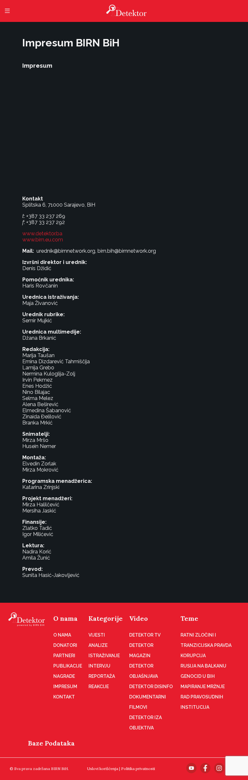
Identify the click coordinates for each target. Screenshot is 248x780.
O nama (65, 618)
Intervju (99, 665)
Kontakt (64, 696)
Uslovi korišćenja (102, 768)
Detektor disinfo (151, 686)
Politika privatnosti (138, 768)
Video (138, 618)
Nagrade (64, 676)
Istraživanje (104, 655)
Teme (189, 618)
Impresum (65, 686)
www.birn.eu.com (42, 240)
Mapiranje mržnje (203, 686)
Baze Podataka (51, 743)
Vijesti (96, 635)
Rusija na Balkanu (203, 665)
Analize (98, 645)
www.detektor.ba (42, 233)
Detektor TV (144, 635)
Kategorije (105, 618)
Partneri (64, 655)
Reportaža (101, 676)
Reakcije (98, 686)
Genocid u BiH (198, 676)
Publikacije (67, 665)
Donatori (65, 645)
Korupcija (193, 655)
